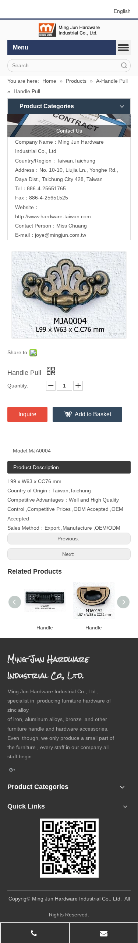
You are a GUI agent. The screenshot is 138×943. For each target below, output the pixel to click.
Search (124, 65)
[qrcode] (69, 848)
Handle (44, 628)
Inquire (27, 414)
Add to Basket (93, 414)
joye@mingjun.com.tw (60, 235)
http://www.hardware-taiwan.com (53, 216)
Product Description (36, 467)
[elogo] (69, 30)
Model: (21, 451)
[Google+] (12, 770)
